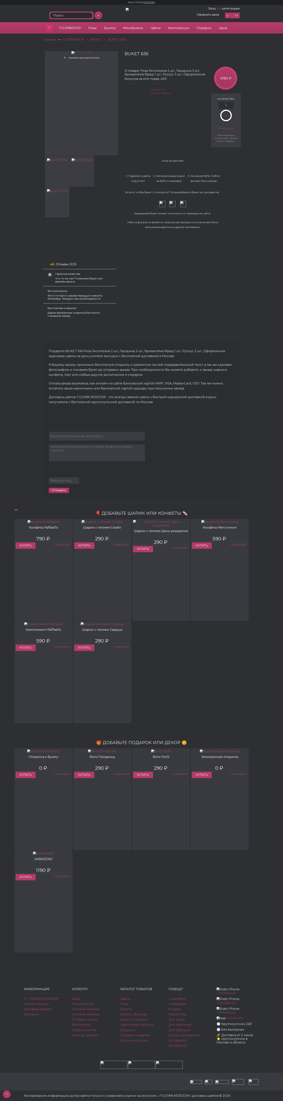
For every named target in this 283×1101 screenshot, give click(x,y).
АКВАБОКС (43, 859)
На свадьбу (177, 1040)
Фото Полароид (102, 757)
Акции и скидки (134, 1040)
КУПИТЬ (25, 545)
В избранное (226, 128)
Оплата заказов (36, 1004)
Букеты (110, 28)
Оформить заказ (208, 14)
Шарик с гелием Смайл (102, 527)
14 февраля (177, 1004)
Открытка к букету (43, 757)
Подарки (204, 28)
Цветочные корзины (137, 1025)
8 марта (174, 1009)
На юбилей (177, 1046)
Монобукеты (133, 28)
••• (60, 39)
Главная (49, 39)
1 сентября (176, 999)
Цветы (156, 28)
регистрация (231, 8)
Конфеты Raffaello (43, 527)
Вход (212, 8)
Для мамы (176, 1019)
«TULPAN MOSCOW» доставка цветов (49, 28)
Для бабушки (179, 1030)
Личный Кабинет (86, 1009)
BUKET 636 (116, 39)
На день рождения (184, 1035)
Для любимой (179, 1025)
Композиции (178, 28)
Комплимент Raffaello (43, 630)
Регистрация (83, 1004)
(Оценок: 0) (157, 89)
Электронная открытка (219, 757)
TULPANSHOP (70, 28)
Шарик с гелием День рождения (161, 531)
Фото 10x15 (161, 757)
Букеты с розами (133, 1019)
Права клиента (84, 1030)
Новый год (177, 1014)
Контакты (31, 1014)
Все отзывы (81, 1025)
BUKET (96, 39)
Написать (235, 1018)
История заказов (85, 1014)
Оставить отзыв (84, 1019)
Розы (92, 28)
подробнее (62, 544)
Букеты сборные (133, 1014)
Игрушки (127, 1030)
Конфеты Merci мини (220, 527)
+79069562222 (226, 993)
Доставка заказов (38, 1009)
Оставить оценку (160, 93)
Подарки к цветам (135, 1035)
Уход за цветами (85, 1035)
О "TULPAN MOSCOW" (41, 999)
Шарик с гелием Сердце (102, 630)
